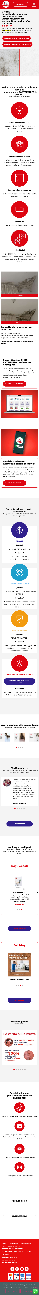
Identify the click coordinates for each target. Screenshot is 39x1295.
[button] (34, 4)
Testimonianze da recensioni (12, 1251)
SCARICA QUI (19, 904)
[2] (18, 747)
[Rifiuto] (36, 1288)
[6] (25, 1069)
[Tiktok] (12, 1269)
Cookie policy (27, 1291)
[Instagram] (17, 1269)
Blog (29, 1251)
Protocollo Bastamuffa (11, 1246)
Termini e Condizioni (9, 1263)
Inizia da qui (20, 4)
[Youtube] (22, 1269)
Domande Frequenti (9, 1257)
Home (4, 1243)
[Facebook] (27, 1269)
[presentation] (17, 909)
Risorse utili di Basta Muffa (12, 1249)
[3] (21, 747)
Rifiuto (15, 1291)
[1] (16, 747)
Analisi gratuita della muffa (20, 1243)
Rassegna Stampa (8, 1260)
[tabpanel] (19, 737)
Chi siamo (5, 1254)
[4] (23, 747)
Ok (8, 1291)
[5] (23, 1069)
